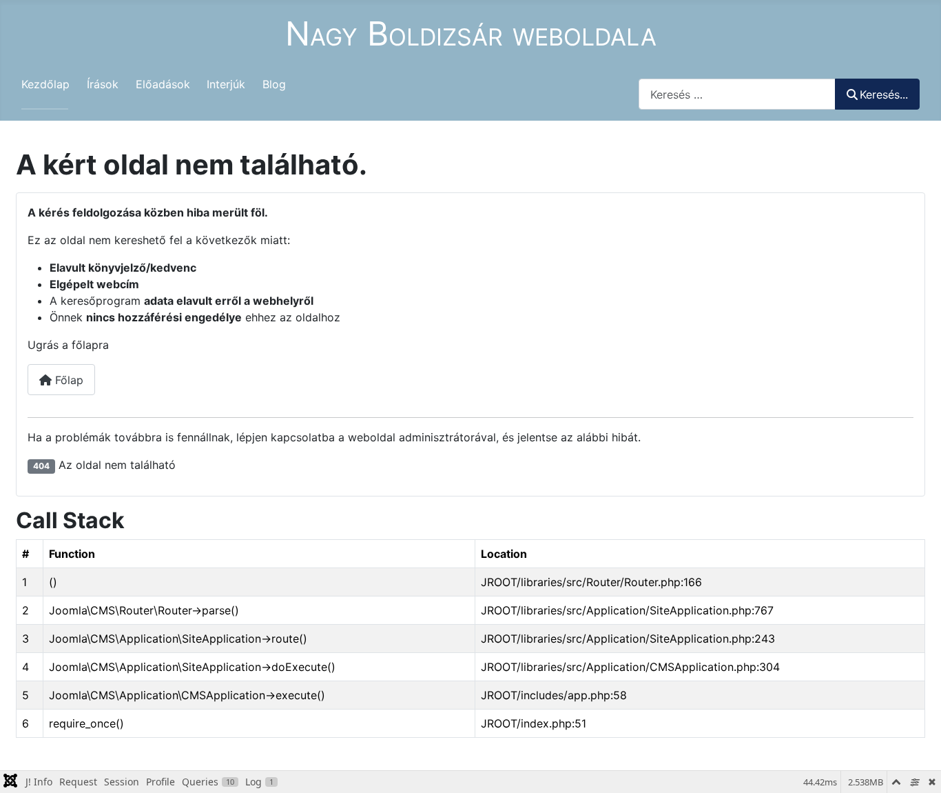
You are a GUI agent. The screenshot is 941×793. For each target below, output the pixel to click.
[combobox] (737, 94)
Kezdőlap (45, 84)
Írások (102, 84)
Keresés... (884, 94)
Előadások (163, 84)
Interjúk (226, 84)
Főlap (67, 380)
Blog (274, 84)
